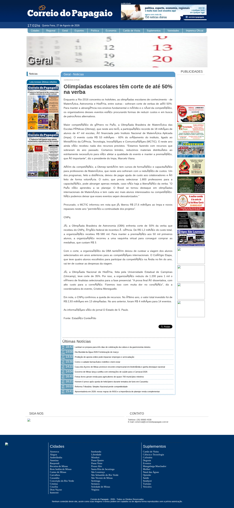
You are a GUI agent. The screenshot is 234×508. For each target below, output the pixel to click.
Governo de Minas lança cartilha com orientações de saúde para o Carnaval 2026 (111, 372)
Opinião (147, 475)
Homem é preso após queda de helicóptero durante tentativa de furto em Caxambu (111, 382)
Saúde (146, 478)
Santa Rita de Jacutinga (102, 469)
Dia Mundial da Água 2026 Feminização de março (97, 352)
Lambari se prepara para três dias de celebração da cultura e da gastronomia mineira (112, 347)
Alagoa (53, 454)
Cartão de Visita (131, 30)
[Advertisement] (191, 90)
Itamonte (54, 492)
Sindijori (147, 480)
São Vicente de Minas (102, 478)
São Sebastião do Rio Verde (104, 475)
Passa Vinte (96, 463)
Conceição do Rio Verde (62, 480)
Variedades (173, 30)
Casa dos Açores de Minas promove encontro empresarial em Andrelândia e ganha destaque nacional (120, 367)
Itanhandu (96, 451)
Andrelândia (56, 457)
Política (95, 30)
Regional (50, 30)
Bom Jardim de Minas (60, 469)
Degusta (147, 460)
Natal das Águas (151, 472)
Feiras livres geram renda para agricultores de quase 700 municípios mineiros (109, 377)
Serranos (95, 483)
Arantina (54, 460)
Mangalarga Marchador (154, 466)
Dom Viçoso (56, 489)
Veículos (147, 486)
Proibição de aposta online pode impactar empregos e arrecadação (104, 357)
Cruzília (54, 486)
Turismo (147, 483)
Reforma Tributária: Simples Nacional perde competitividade (101, 386)
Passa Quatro (97, 460)
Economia (111, 30)
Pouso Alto (96, 466)
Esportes (79, 30)
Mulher (146, 469)
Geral (65, 30)
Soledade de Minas (100, 486)
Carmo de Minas (58, 472)
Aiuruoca (54, 451)
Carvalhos (55, 475)
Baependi (54, 463)
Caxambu (54, 478)
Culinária (147, 457)
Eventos (147, 463)
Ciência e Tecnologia (153, 454)
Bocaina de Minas (59, 466)
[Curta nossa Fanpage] (28, 421)
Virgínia (95, 489)
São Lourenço (98, 472)
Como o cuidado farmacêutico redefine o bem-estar (97, 362)
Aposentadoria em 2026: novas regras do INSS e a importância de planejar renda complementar (117, 391)
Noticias (33, 73)
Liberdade (96, 454)
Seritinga (95, 480)
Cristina (54, 483)
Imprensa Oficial (194, 30)
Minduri (95, 457)
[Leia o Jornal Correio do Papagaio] (43, 129)
